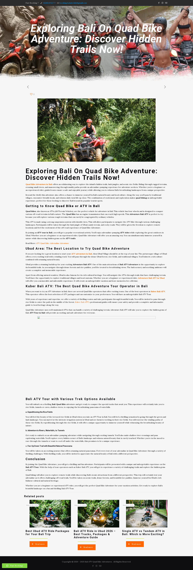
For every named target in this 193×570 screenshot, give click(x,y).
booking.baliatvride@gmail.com (73, 3)
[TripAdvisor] (166, 3)
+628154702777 (49, 3)
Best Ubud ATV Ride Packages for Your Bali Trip (47, 532)
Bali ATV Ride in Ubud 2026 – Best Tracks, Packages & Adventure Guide (95, 534)
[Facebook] (159, 3)
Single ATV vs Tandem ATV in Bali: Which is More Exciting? (143, 532)
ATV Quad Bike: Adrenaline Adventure (52, 243)
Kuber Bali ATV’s (82, 302)
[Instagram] (162, 3)
